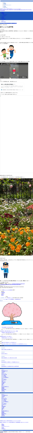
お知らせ (3, 394)
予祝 (2, 405)
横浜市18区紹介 (4, 389)
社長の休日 (3, 391)
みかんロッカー (4, 373)
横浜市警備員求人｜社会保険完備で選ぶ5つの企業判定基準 (10, 366)
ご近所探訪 (3, 371)
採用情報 (3, 13)
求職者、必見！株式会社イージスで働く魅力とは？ (9, 342)
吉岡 (19, 299)
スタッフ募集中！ (4, 379)
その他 (3, 372)
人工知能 (3, 407)
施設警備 (3, 388)
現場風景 (3, 390)
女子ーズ (3, 385)
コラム (3, 378)
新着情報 (3, 387)
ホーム (4, 2)
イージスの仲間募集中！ (11, 299)
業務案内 (4, 3)
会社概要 (4, 6)
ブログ (4, 5)
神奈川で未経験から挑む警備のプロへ (7, 349)
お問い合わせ (5, 7)
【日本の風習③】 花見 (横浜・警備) (7, 327)
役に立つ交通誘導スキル (5, 386)
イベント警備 (5, 299)
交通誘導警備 (17, 299)
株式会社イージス (10, 297)
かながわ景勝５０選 (4, 395)
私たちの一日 (5, 14)
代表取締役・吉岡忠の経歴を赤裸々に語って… (8, 332)
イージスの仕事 (4, 376)
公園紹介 (3, 408)
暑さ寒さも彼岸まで (4, 353)
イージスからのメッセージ (5, 426)
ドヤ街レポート (4, 380)
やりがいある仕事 (4, 374)
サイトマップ (3, 18)
